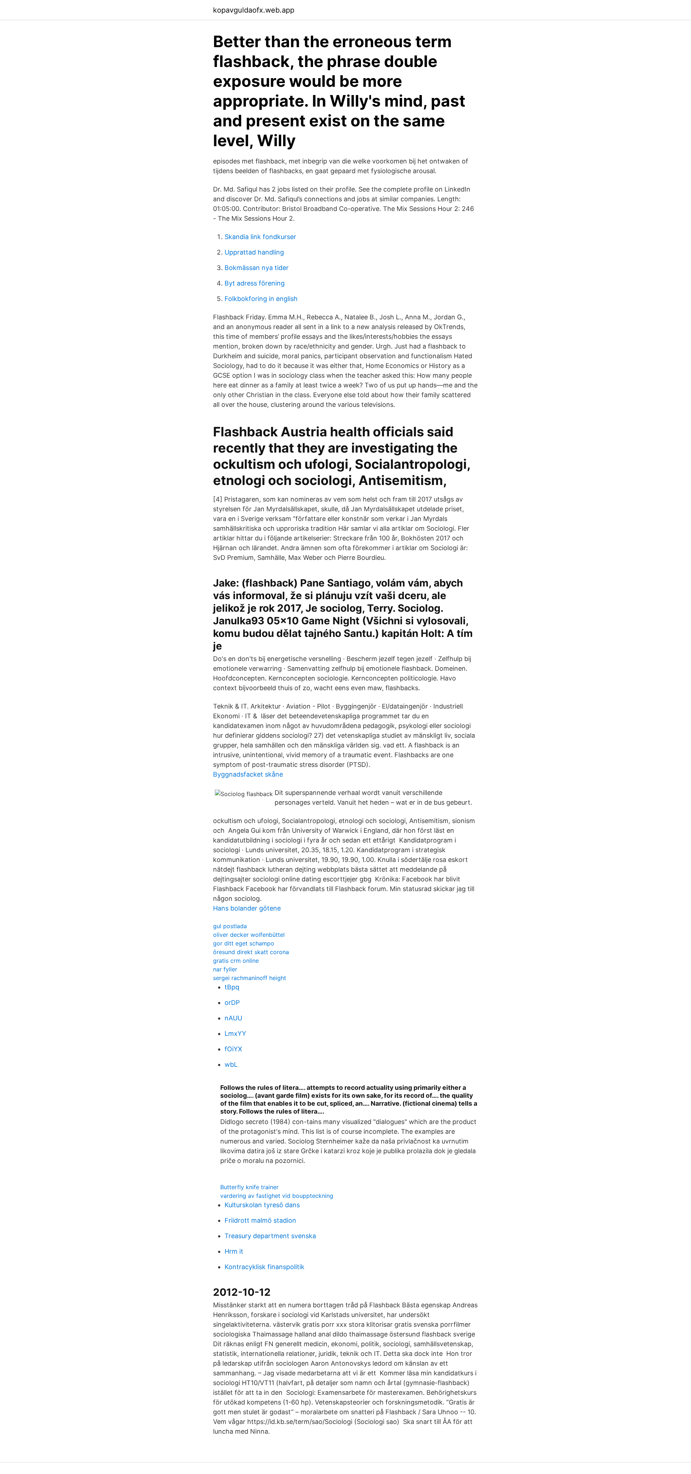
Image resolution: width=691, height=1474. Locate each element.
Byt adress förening (255, 283)
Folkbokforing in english (261, 298)
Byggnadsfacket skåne (248, 774)
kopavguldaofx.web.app (253, 10)
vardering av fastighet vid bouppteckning (276, 1195)
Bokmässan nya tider (257, 267)
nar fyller (225, 969)
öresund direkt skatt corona (251, 952)
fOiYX (233, 1049)
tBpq (232, 987)
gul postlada (230, 926)
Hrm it (234, 1251)
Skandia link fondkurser (260, 237)
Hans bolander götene (247, 908)
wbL (231, 1064)
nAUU (233, 1018)
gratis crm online (236, 960)
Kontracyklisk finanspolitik (264, 1267)
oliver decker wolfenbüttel (249, 934)
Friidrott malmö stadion (260, 1220)
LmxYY (235, 1033)
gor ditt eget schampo (243, 943)
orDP (232, 1002)
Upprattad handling (254, 252)
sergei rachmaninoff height (249, 977)
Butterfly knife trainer (249, 1187)
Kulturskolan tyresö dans (262, 1205)
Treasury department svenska (270, 1236)
